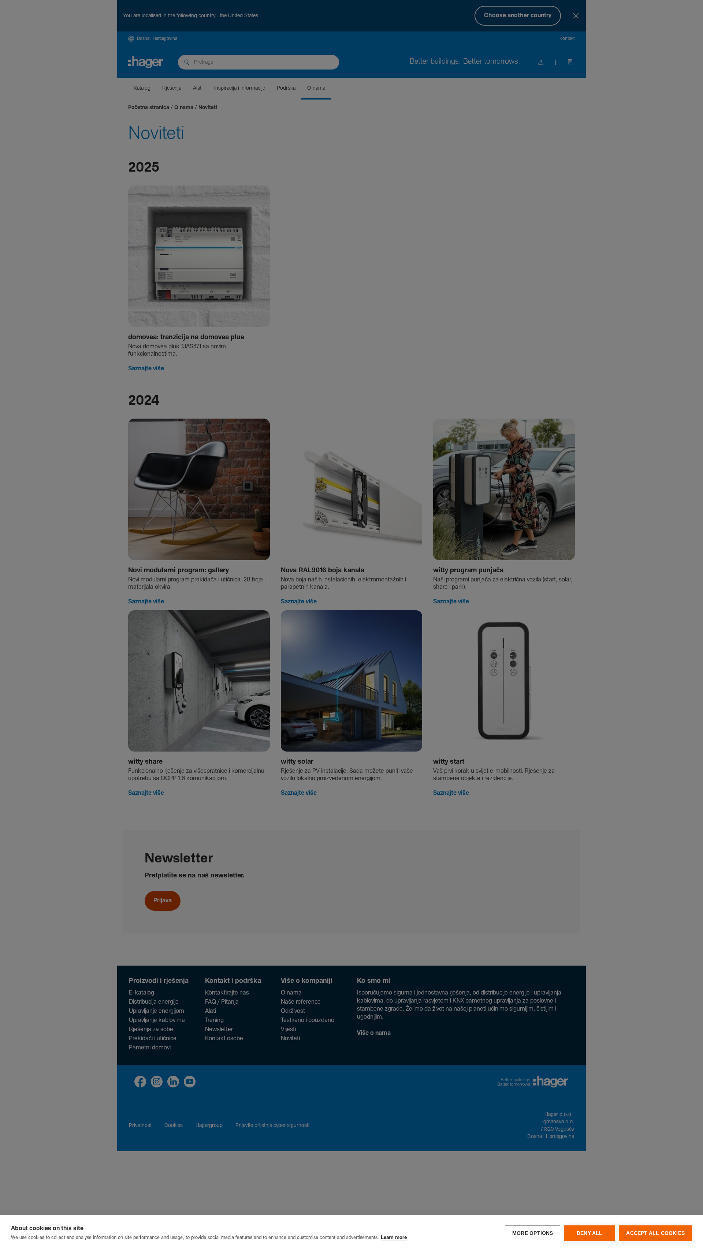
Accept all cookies (655, 1233)
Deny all (590, 1233)
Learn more (394, 1237)
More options (532, 1233)
